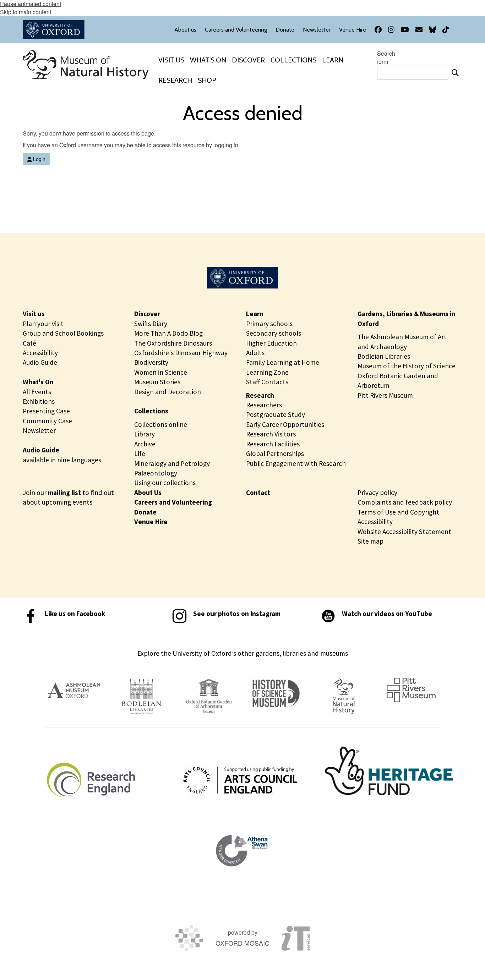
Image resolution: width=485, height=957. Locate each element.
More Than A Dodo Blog (168, 333)
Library (144, 434)
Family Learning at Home (282, 362)
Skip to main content (25, 12)
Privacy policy (377, 492)
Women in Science (160, 372)
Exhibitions (39, 401)
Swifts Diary (150, 323)
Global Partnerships (275, 453)
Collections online (160, 424)
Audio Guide (40, 362)
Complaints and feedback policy (405, 502)
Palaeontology (155, 473)
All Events (37, 391)
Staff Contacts (267, 382)
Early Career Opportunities (285, 424)
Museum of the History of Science (407, 366)
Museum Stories (157, 382)
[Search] (455, 73)
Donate (145, 512)
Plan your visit (43, 323)
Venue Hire (151, 521)
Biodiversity (151, 362)
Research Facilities (273, 444)
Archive (145, 444)
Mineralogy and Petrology (172, 463)
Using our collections (165, 482)
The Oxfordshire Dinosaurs (173, 343)
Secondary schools (273, 333)
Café (29, 343)
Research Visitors (271, 434)
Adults (255, 352)
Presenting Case (46, 411)
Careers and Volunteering (173, 502)
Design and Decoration (167, 391)
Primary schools (269, 323)
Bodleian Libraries (384, 356)
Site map (370, 541)
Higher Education (271, 343)
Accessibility (40, 352)
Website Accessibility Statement (404, 531)
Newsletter (39, 430)
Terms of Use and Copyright (398, 512)
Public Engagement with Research (296, 463)
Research (260, 395)
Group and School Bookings (63, 333)
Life (139, 453)
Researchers (264, 405)
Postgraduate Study (275, 414)
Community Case (47, 421)
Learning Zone (267, 372)
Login (38, 159)
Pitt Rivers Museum (385, 395)
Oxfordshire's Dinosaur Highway (181, 352)
